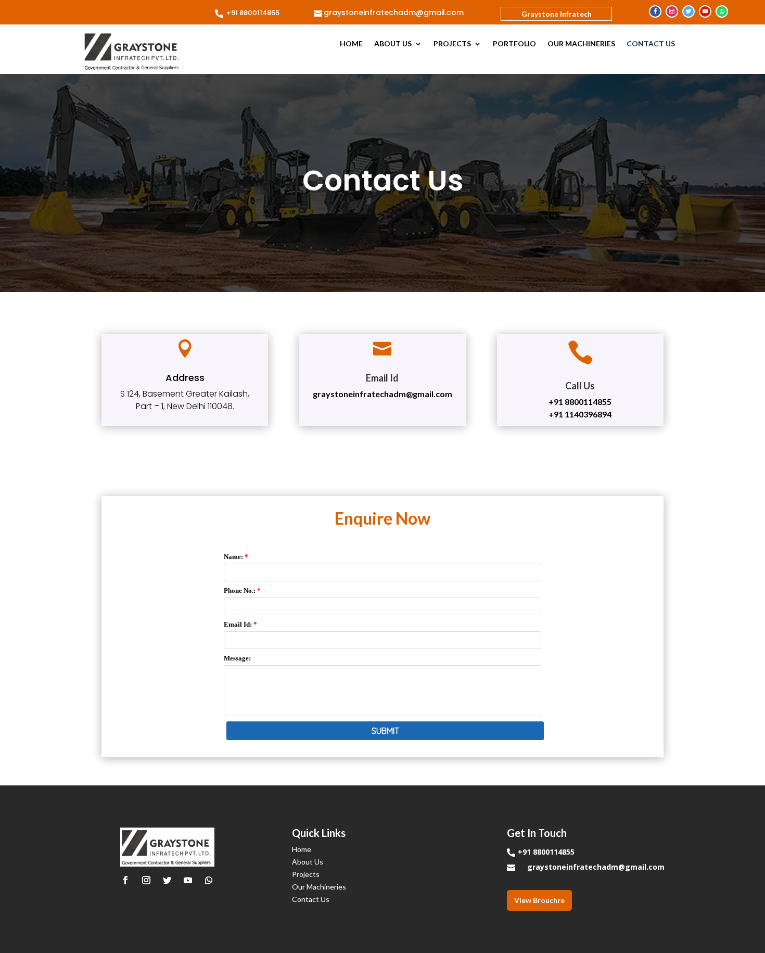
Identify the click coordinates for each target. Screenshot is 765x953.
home (351, 44)
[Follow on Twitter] (688, 11)
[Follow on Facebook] (655, 11)
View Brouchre (539, 900)
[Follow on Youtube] (705, 11)
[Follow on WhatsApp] (722, 11)
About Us (393, 44)
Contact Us (651, 44)
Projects (452, 44)
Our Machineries (581, 44)
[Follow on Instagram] (672, 11)
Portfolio (514, 44)
